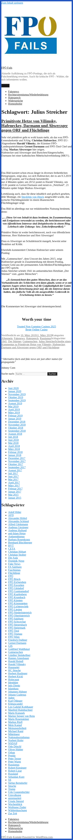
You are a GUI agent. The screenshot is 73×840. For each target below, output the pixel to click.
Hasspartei (13, 667)
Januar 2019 (14, 418)
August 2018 (15, 433)
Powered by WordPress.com (37, 837)
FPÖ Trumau (15, 633)
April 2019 (14, 409)
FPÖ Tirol (13, 630)
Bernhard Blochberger (20, 542)
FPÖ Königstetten (18, 603)
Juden (11, 697)
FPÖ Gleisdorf (16, 588)
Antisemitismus (16, 536)
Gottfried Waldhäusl (19, 649)
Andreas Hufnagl (17, 530)
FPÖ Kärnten (15, 600)
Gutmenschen (30, 341)
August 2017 (15, 470)
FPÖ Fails (6, 67)
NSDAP (12, 743)
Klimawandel (15, 703)
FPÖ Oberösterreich (19, 615)
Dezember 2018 (16, 421)
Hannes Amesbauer (18, 658)
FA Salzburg (15, 566)
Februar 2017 (15, 488)
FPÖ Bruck (14, 579)
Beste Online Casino (36, 329)
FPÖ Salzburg (15, 618)
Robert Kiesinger (17, 767)
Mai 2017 (13, 479)
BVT (11, 545)
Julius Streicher (47, 341)
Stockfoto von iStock (32, 196)
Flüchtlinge (14, 573)
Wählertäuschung (17, 810)
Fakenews (13, 91)
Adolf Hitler (14, 512)
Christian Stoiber (17, 554)
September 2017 (17, 467)
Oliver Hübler (15, 749)
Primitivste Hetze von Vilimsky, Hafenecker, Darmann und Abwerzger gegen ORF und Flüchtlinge (34, 125)
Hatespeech (14, 97)
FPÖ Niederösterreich (20, 612)
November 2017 (17, 461)
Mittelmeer (14, 734)
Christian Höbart (17, 551)
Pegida (11, 755)
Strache (12, 786)
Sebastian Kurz (16, 776)
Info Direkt (14, 685)
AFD (11, 515)
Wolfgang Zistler (17, 807)
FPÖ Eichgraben (17, 582)
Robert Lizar (15, 770)
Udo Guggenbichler (19, 792)
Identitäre (13, 682)
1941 (4, 341)
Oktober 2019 (15, 397)
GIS (10, 646)
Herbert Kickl (15, 676)
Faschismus (14, 570)
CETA (11, 548)
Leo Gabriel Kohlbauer (20, 706)
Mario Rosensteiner (18, 719)
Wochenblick (15, 804)
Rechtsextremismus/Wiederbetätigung (28, 94)
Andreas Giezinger (18, 527)
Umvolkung (14, 795)
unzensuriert (14, 798)
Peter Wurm (14, 761)
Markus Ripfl (15, 722)
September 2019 (17, 400)
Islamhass (13, 688)
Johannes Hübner (17, 691)
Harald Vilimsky (17, 664)
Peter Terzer (14, 758)
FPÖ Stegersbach (17, 624)
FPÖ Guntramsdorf (18, 591)
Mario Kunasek (16, 713)
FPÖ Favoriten (16, 585)
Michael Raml (15, 731)
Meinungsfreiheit (17, 728)
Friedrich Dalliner (17, 639)
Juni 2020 (13, 388)
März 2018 (14, 449)
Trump (11, 789)
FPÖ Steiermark (16, 627)
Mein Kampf (15, 725)
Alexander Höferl (17, 518)
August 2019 (15, 403)
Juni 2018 (13, 440)
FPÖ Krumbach (16, 597)
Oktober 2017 (15, 464)
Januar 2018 (14, 455)
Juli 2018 (13, 436)
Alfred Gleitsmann (18, 524)
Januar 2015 (14, 497)
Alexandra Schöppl (18, 521)
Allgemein (7, 338)
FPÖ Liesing (15, 609)
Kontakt (17, 837)
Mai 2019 (13, 406)
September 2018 (17, 430)
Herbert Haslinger (17, 673)
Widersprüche (15, 100)
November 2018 (17, 424)
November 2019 (17, 394)
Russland (13, 773)
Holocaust (13, 679)
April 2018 (14, 446)
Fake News (14, 563)
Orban (11, 752)
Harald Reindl (15, 661)
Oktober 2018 (15, 427)
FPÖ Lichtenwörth (18, 606)
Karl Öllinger (15, 700)
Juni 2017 (13, 476)
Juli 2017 (13, 473)
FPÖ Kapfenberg (17, 594)
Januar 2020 (14, 391)
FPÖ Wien (14, 636)
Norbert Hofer (15, 740)
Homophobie (15, 103)
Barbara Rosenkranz (19, 539)
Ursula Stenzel (16, 801)
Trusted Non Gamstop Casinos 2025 (36, 326)
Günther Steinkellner (19, 655)
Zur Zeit (12, 813)
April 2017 (14, 482)
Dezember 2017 (16, 458)
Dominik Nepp (16, 560)
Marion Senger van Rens (21, 716)
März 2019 (14, 412)
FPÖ (10, 576)
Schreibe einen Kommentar (36, 344)
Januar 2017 (14, 491)
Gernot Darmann (17, 643)
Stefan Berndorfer (17, 783)
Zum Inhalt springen (12, 2)
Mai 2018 (13, 443)
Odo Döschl (14, 746)
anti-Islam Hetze (17, 533)
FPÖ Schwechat (17, 621)
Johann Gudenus (17, 694)
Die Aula (13, 557)
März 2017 (14, 485)
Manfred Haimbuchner (20, 709)
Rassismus (45, 338)
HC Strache (14, 670)
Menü (5, 85)
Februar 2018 (15, 452)
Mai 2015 (13, 494)
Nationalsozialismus (19, 737)
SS (9, 779)
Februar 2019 (15, 415)
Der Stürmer (14, 341)
